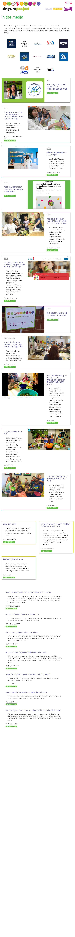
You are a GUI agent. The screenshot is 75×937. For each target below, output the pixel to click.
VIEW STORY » (52, 93)
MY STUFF (48, 8)
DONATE (68, 9)
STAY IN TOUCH (58, 8)
